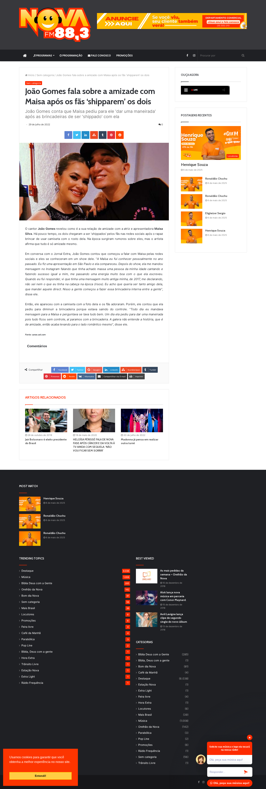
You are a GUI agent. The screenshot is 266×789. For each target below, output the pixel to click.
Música (25, 577)
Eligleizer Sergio (215, 213)
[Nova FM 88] (55, 25)
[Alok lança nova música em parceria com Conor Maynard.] (146, 598)
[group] (172, 21)
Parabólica (28, 639)
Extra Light (28, 676)
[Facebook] (187, 55)
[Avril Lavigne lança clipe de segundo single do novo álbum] (146, 619)
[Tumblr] (103, 135)
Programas (43, 55)
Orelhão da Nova (31, 589)
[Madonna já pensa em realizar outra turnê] (142, 420)
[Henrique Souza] (191, 236)
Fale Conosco (100, 55)
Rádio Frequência (32, 682)
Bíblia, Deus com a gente (37, 651)
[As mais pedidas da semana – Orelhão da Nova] (146, 576)
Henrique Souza (194, 164)
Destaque (27, 570)
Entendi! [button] (40, 775)
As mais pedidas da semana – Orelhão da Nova (173, 574)
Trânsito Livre (30, 664)
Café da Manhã (31, 633)
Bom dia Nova (30, 595)
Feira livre (27, 626)
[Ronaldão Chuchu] (191, 184)
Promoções (124, 55)
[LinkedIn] (85, 135)
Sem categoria (45, 75)
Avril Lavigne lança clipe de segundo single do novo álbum (173, 617)
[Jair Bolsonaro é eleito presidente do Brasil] (46, 420)
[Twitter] (77, 135)
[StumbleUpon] (94, 135)
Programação (72, 55)
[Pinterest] (111, 135)
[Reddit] (120, 135)
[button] (10, 766)
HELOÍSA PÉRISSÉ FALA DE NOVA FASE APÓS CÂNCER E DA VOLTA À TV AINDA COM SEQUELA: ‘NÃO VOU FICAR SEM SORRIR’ (94, 445)
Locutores (27, 614)
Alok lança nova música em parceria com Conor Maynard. (173, 596)
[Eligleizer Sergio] (191, 218)
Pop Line (26, 645)
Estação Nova (30, 670)
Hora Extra (28, 657)
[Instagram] (194, 55)
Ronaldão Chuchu (216, 178)
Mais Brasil (28, 608)
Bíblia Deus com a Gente (36, 583)
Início (30, 75)
